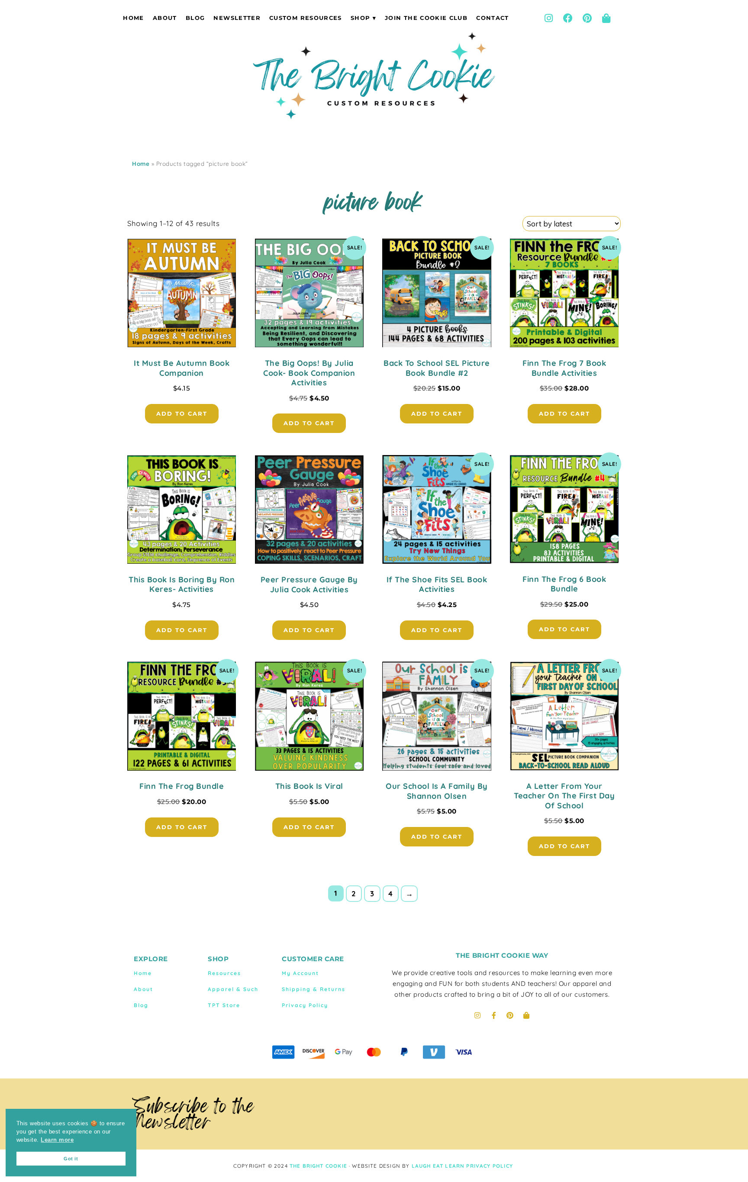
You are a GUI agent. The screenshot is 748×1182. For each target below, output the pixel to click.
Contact (492, 17)
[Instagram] (548, 18)
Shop (360, 17)
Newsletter (236, 17)
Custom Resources (305, 17)
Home (133, 17)
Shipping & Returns (313, 989)
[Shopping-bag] (606, 18)
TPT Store (224, 1005)
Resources (224, 973)
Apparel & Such (233, 989)
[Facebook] (567, 18)
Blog (195, 17)
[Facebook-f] (494, 1015)
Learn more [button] (57, 1140)
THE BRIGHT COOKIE (318, 1166)
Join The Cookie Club (426, 17)
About (165, 17)
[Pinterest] (586, 18)
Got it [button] (71, 1158)
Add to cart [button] (181, 413)
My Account (300, 973)
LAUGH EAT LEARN (438, 1166)
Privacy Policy (305, 1005)
